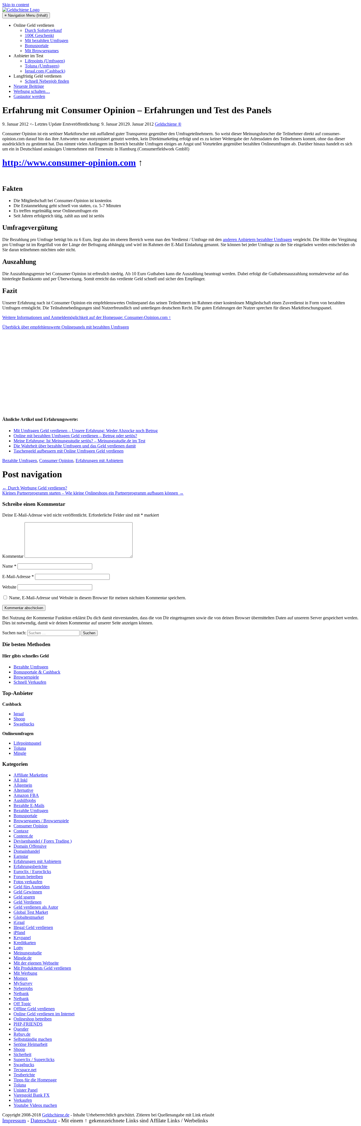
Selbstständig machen (33, 1039)
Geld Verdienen (27, 902)
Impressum (14, 1120)
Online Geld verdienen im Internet (44, 1013)
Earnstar (21, 856)
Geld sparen (24, 897)
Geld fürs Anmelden (32, 886)
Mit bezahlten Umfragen (46, 40)
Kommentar (12, 556)
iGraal (19, 922)
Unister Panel (26, 1090)
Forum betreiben (28, 876)
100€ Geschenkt (39, 35)
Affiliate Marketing (31, 775)
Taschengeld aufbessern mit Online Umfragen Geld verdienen (69, 451)
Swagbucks (24, 723)
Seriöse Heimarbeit (30, 1044)
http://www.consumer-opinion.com (69, 163)
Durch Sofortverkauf (43, 30)
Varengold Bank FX (32, 1095)
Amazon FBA (26, 795)
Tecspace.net (25, 1069)
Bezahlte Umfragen (19, 460)
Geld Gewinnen (28, 891)
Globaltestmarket (29, 917)
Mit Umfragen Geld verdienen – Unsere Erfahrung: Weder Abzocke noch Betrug (86, 430)
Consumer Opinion (56, 460)
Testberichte (24, 1074)
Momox (21, 978)
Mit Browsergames (42, 50)
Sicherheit (22, 1054)
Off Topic (22, 1003)
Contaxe (21, 830)
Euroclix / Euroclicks (32, 871)
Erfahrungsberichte (30, 866)
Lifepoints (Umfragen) (45, 60)
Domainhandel (27, 851)
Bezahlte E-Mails (29, 805)
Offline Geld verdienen (34, 1008)
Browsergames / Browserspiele (41, 820)
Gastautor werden (29, 96)
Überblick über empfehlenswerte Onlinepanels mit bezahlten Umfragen (65, 327)
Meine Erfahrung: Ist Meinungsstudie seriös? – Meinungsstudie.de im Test (79, 440)
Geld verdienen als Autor (36, 907)
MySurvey (23, 983)
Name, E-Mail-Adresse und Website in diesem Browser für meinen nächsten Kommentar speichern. (97, 597)
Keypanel (22, 937)
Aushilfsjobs (25, 800)
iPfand (19, 932)
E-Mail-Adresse (18, 576)
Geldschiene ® (168, 124)
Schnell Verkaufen (30, 682)
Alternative (23, 790)
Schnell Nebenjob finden (47, 81)
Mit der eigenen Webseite (36, 963)
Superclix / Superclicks (34, 1059)
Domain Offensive (30, 846)
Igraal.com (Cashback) (45, 71)
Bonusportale (37, 45)
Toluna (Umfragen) (42, 66)
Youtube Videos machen (35, 1105)
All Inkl (20, 780)
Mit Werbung (25, 973)
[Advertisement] (44, 374)
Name (9, 566)
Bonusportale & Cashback (37, 672)
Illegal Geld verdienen (33, 927)
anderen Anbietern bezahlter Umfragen (257, 239)
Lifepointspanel (27, 743)
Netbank (21, 993)
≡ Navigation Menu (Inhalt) (26, 15)
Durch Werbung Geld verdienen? (34, 488)
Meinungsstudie (28, 952)
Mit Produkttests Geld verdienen (42, 968)
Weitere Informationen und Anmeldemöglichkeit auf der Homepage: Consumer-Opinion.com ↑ (86, 317)
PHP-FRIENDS (28, 1024)
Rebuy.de (22, 1034)
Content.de (23, 836)
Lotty (18, 947)
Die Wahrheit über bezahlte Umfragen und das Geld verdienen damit (75, 445)
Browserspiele (26, 677)
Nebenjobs (23, 988)
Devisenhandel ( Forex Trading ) (43, 841)
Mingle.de (23, 958)
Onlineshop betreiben (33, 1018)
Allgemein (23, 785)
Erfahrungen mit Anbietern (99, 460)
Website (9, 587)
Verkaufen (23, 1100)
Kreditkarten (25, 942)
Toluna (20, 748)
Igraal (19, 713)
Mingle (20, 753)
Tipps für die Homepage (35, 1079)
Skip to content (15, 4)
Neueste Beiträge (29, 86)
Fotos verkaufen (28, 881)
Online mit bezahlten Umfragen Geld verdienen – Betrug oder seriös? (75, 435)
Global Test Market (31, 912)
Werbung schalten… (32, 91)
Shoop (19, 718)
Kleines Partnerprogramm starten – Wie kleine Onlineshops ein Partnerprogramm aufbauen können (93, 493)
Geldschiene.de (55, 1114)
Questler (21, 1029)
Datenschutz (43, 1120)
